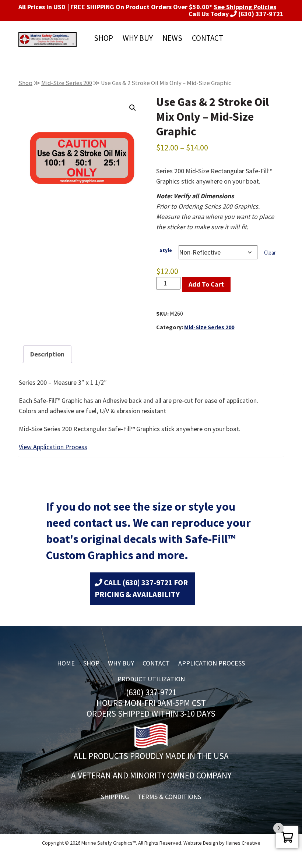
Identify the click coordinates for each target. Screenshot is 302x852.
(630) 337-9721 (260, 13)
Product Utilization (151, 679)
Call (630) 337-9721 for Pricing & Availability (141, 588)
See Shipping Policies (245, 7)
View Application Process (53, 447)
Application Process (211, 663)
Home (66, 663)
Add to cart (206, 284)
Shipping (115, 796)
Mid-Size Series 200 (66, 83)
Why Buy (138, 38)
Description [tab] (47, 354)
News (172, 38)
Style (165, 250)
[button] (132, 107)
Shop (103, 38)
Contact (207, 38)
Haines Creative (243, 842)
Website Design (200, 842)
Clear (270, 252)
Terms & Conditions (169, 796)
